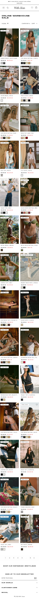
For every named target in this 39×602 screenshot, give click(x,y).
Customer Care (9, 587)
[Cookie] (22, 325)
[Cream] (22, 287)
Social (5, 592)
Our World (7, 582)
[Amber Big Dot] (9, 325)
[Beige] (22, 100)
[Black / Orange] (24, 287)
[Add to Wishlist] (16, 30)
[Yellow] (24, 138)
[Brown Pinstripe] (22, 213)
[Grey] (2, 213)
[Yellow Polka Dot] (4, 400)
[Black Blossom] (24, 63)
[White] (2, 100)
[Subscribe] (35, 578)
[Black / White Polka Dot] (2, 512)
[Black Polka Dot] (4, 63)
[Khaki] (22, 250)
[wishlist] (32, 8)
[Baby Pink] (2, 138)
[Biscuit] (27, 213)
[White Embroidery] (2, 63)
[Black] (4, 213)
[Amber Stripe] (29, 63)
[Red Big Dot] (24, 213)
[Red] (27, 138)
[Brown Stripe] (27, 100)
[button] (36, 8)
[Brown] (2, 250)
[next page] (34, 558)
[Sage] (27, 63)
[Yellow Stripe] (2, 325)
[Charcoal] (22, 400)
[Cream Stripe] (29, 100)
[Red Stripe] (29, 213)
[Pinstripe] (22, 63)
